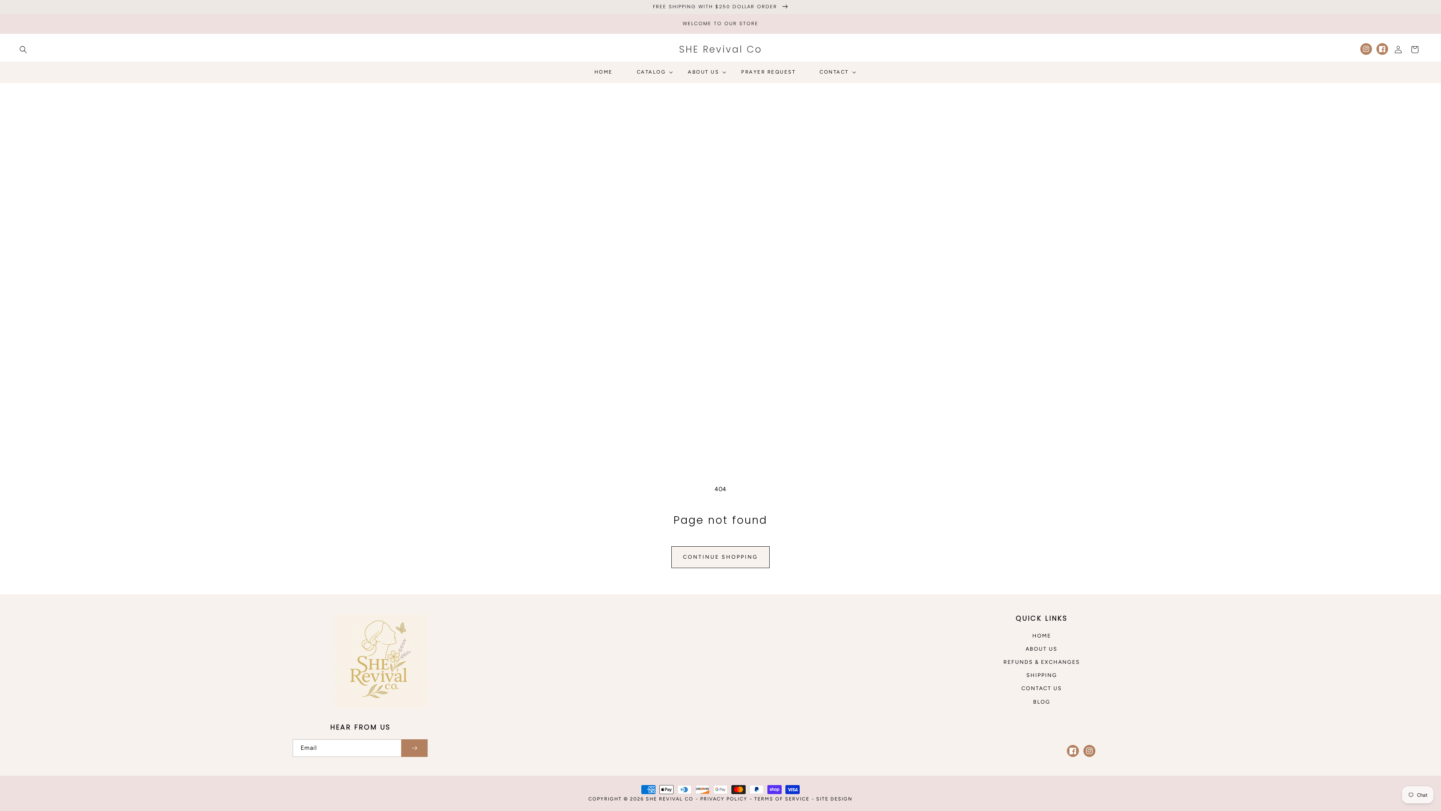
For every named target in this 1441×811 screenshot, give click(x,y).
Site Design (834, 799)
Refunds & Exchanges (1041, 662)
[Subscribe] (414, 748)
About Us (1041, 649)
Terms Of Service (781, 799)
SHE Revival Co (669, 799)
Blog (1041, 702)
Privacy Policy (724, 799)
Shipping (1041, 675)
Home (1041, 636)
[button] (23, 49)
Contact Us (1041, 688)
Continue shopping (720, 557)
